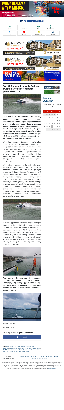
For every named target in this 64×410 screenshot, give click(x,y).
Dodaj (9, 28)
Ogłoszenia (24, 28)
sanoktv (34, 348)
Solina (38, 348)
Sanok (30, 348)
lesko (33, 346)
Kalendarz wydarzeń (48, 99)
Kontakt (44, 358)
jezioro (14, 346)
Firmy (9, 34)
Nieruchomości (51, 28)
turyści (24, 351)
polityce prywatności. (53, 368)
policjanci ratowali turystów (21, 348)
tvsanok (28, 351)
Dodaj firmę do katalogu (37, 356)
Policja (24, 34)
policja (11, 348)
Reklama (53, 34)
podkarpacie (6, 348)
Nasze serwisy (36, 358)
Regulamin (49, 356)
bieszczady (9, 346)
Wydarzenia (38, 34)
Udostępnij (22, 337)
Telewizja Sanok (17, 351)
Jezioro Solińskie (21, 346)
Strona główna (24, 356)
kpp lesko (28, 346)
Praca (38, 28)
